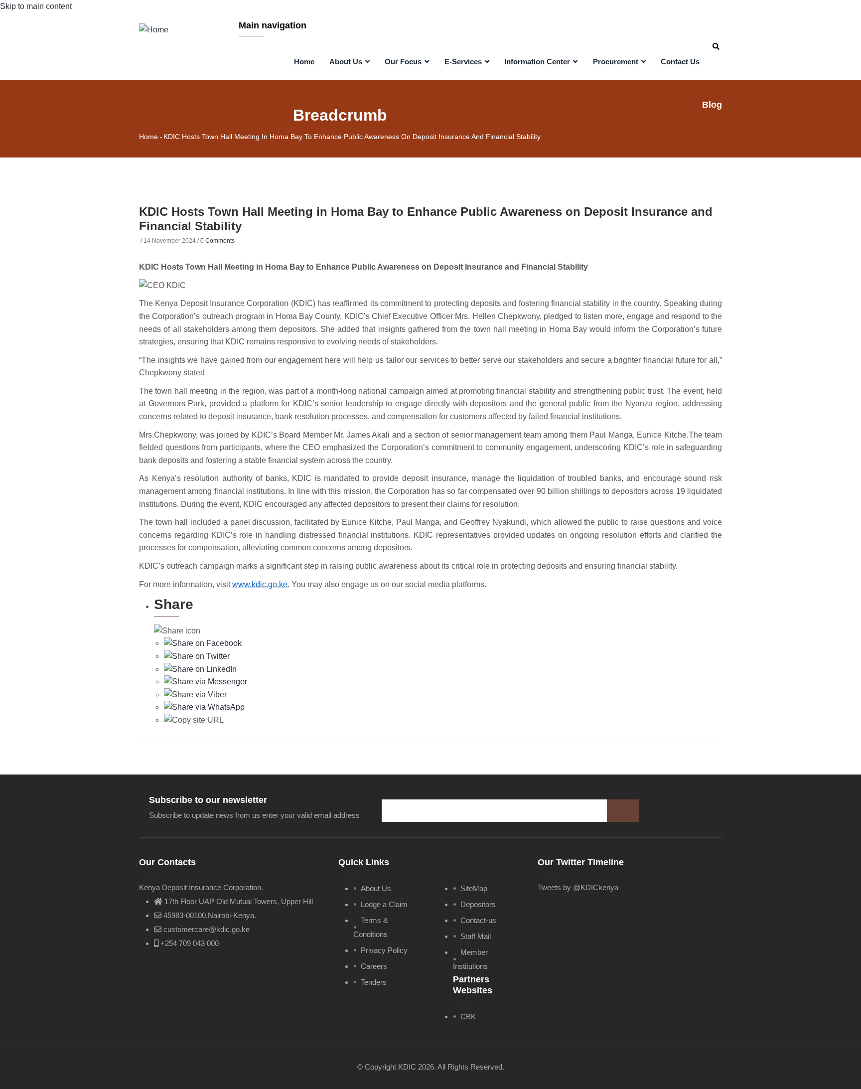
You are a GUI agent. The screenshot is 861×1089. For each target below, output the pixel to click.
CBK (468, 1016)
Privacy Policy (384, 950)
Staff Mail (475, 936)
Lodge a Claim (384, 904)
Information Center (538, 61)
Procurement (616, 61)
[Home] (153, 28)
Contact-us (478, 920)
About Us (346, 61)
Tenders (374, 982)
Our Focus (404, 61)
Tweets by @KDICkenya (578, 887)
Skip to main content (36, 6)
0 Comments (217, 240)
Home (304, 61)
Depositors (478, 904)
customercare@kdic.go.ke (205, 929)
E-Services (464, 61)
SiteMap (473, 888)
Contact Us (680, 61)
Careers (374, 966)
